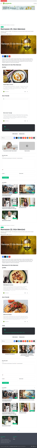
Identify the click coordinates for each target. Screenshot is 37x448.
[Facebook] (3, 56)
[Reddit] (25, 138)
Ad (2, 169)
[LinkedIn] (7, 56)
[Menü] (1, 4)
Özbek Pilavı (6, 129)
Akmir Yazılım (15, 446)
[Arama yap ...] (35, 4)
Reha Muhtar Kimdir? (6, 220)
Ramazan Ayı (22, 133)
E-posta (3, 173)
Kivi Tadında (11, 446)
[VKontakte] (27, 138)
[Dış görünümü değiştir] (34, 4)
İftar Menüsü (15, 133)
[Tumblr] (21, 138)
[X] (5, 56)
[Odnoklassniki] (30, 138)
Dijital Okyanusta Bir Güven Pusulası (26, 194)
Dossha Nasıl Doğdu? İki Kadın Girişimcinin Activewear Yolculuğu (9, 208)
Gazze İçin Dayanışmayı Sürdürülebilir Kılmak (7, 195)
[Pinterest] (9, 56)
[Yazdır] (34, 138)
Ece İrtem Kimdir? (22, 207)
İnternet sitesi (21, 173)
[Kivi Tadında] (7, 3)
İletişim (14, 439)
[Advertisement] (18, 17)
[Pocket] (32, 138)
